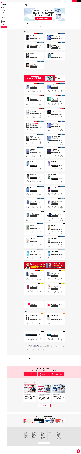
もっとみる (44, 405)
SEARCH (70, 1)
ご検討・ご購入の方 (74, 1)
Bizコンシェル (51, 432)
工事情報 (58, 436)
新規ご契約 (26, 432)
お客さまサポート (3, 12)
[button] (9, 422)
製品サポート (33, 436)
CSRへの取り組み (43, 437)
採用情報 (42, 438)
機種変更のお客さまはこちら (28, 27)
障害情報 (58, 435)
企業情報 (42, 432)
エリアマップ (38, 345)
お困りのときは (34, 432)
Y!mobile (3, 3)
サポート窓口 (79, 1)
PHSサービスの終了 (34, 437)
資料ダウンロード (27, 437)
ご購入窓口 (26, 436)
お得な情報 (26, 434)
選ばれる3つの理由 (59, 438)
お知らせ (42, 434)
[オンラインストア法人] (78, 451)
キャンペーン (2, 15)
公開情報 (42, 435)
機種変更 (26, 433)
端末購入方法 (26, 435)
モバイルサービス (3, 10)
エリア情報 (58, 433)
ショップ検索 (58, 434)
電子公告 (42, 436)
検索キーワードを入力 (49, 443)
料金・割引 (2, 7)
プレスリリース (42, 433)
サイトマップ (58, 437)
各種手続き (33, 434)
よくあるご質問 (34, 435)
